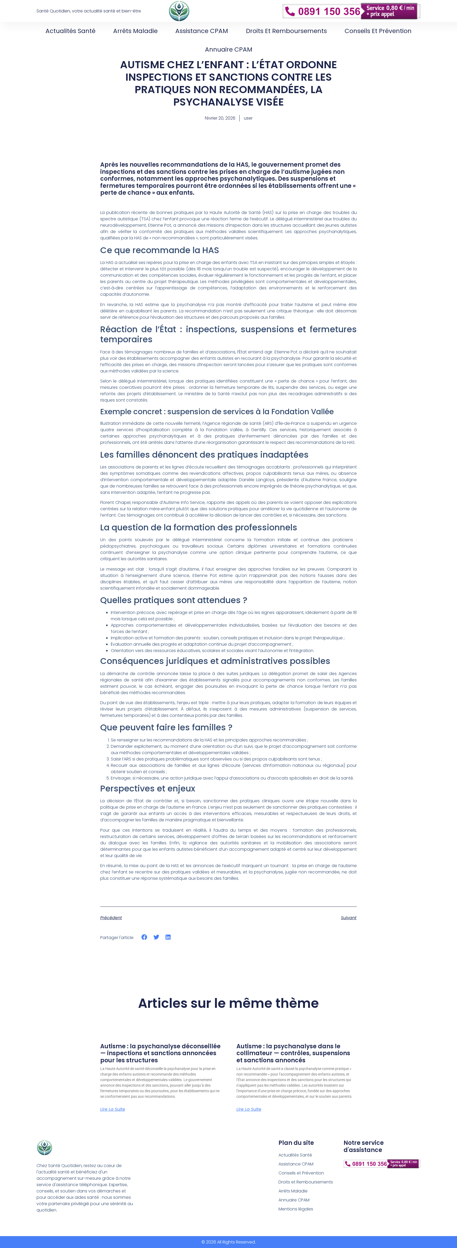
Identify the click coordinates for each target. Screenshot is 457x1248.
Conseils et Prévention (378, 31)
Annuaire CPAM (228, 49)
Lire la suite (112, 1109)
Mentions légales (295, 1209)
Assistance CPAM (201, 31)
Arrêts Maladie (135, 31)
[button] (144, 937)
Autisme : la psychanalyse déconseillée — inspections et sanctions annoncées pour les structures (160, 1053)
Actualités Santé (70, 31)
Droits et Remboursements (286, 31)
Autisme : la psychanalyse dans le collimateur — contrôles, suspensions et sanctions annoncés (293, 1053)
